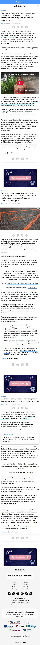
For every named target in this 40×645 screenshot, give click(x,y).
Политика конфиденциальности (20, 602)
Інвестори (25, 584)
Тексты (14, 584)
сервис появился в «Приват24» (14, 345)
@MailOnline (20, 468)
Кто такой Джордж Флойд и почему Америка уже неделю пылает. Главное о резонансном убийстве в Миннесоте (19, 439)
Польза (14, 586)
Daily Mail (26, 418)
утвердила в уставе (28, 526)
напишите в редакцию (20, 638)
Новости (14, 582)
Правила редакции (20, 598)
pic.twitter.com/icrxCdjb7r (30, 283)
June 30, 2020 (32, 287)
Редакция (25, 582)
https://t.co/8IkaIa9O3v (30, 466)
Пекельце (14, 589)
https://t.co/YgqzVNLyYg (14, 283)
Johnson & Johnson (7, 514)
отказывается (5, 512)
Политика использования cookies (20, 605)
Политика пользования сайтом (20, 600)
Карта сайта (25, 589)
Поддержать (20, 2)
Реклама (25, 586)
